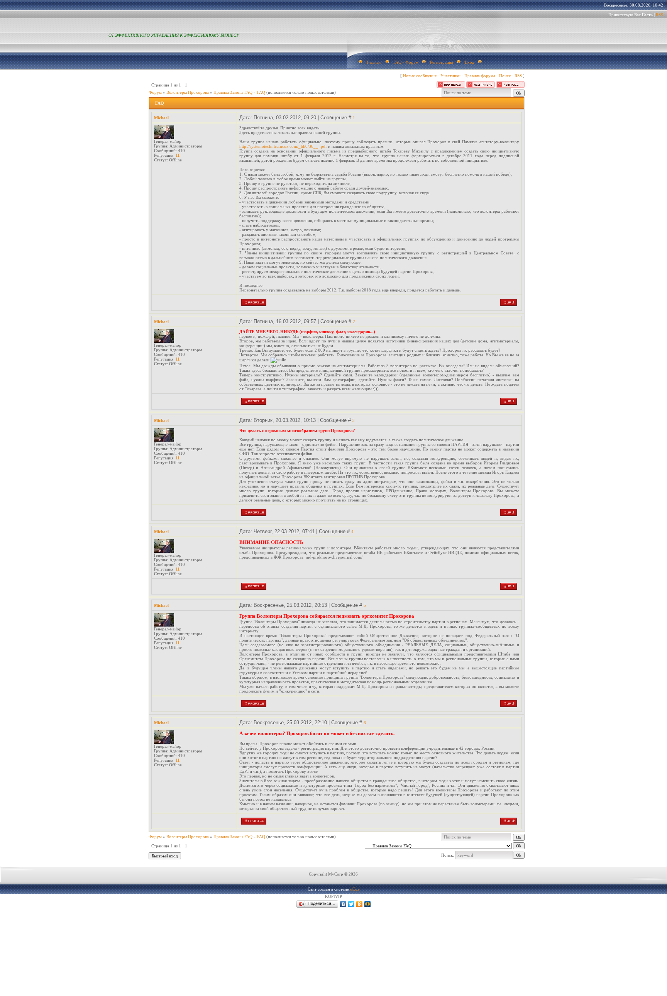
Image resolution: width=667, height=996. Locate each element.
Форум (155, 92)
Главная (374, 62)
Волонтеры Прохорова (187, 92)
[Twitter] (351, 904)
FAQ (261, 92)
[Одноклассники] (360, 904)
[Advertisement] (160, 983)
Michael (161, 117)
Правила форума (479, 75)
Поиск (505, 75)
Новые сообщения (420, 75)
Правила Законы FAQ (232, 92)
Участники (450, 75)
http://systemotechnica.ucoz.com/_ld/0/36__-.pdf (283, 146)
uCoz (354, 889)
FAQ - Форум (405, 62)
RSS (659, 14)
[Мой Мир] (368, 904)
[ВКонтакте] (343, 904)
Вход (469, 62)
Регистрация (441, 62)
